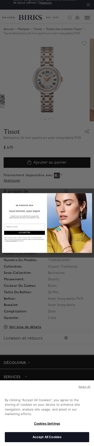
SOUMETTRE (24, 233)
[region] (47, 413)
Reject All (84, 386)
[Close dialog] (90, 195)
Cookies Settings (47, 423)
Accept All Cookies (47, 437)
